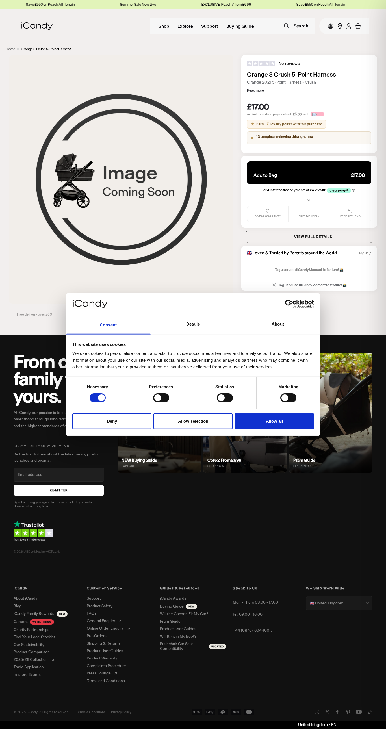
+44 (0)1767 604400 (251, 630)
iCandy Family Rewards (39, 613)
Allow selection (193, 420)
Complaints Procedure (106, 666)
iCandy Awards (173, 598)
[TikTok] (369, 712)
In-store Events (27, 674)
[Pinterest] (348, 712)
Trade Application (29, 667)
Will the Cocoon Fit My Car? (184, 614)
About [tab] (278, 324)
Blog (17, 606)
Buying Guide (240, 26)
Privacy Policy (121, 712)
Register (59, 490)
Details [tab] (193, 324)
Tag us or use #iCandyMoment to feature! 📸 (312, 285)
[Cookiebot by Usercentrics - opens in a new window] (289, 304)
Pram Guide (170, 621)
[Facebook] (337, 712)
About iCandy (25, 598)
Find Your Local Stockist (34, 637)
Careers (32, 621)
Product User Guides (105, 651)
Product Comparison (32, 652)
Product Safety (99, 606)
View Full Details (313, 237)
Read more (255, 90)
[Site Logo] (37, 26)
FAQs (91, 613)
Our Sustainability (29, 645)
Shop (164, 26)
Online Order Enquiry (105, 628)
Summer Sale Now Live (109, 4)
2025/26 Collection (31, 660)
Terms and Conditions (106, 681)
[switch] (161, 397)
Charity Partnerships (31, 630)
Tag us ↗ (365, 253)
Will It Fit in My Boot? (178, 636)
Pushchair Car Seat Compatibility (192, 646)
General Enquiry (101, 621)
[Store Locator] (340, 26)
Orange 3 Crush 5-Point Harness (46, 49)
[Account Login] (348, 26)
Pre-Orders (97, 636)
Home (10, 49)
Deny (112, 420)
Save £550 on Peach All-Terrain (292, 4)
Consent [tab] (108, 324)
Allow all (274, 420)
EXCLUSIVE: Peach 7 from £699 (197, 4)
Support (209, 26)
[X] (327, 712)
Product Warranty (102, 658)
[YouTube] (359, 712)
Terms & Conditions (90, 712)
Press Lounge (99, 673)
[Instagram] (317, 712)
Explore (185, 26)
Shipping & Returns (104, 643)
